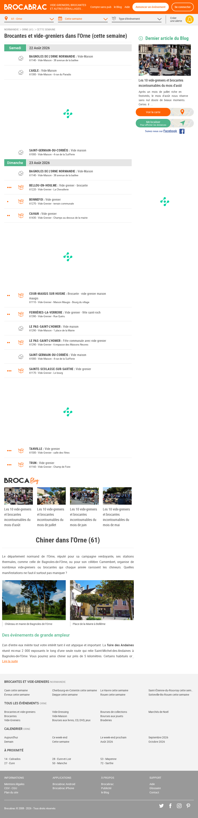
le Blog (118, 7)
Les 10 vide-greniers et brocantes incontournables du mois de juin (83, 517)
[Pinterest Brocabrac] (191, 808)
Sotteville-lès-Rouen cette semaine (168, 694)
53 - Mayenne (108, 759)
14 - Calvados (12, 759)
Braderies (106, 720)
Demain (8, 741)
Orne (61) (27, 29)
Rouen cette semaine (112, 694)
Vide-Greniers (12, 720)
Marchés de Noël (158, 712)
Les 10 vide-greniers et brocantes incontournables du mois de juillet (50, 517)
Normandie (11, 29)
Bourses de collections (113, 712)
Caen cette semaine (16, 690)
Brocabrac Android (64, 784)
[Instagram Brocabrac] (182, 808)
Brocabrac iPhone (63, 788)
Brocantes (10, 716)
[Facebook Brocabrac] (173, 808)
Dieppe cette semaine (65, 694)
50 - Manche (59, 763)
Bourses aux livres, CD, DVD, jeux (71, 720)
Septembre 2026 (158, 737)
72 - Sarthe (106, 763)
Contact (154, 792)
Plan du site (11, 792)
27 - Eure (9, 763)
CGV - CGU (10, 788)
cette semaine (46, 29)
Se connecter (183, 7)
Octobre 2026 (156, 741)
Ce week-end (59, 737)
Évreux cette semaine (17, 694)
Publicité (106, 788)
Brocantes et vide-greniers (19, 712)
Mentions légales (14, 784)
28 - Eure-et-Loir (61, 759)
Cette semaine (60, 741)
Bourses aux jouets (111, 716)
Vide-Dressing (60, 712)
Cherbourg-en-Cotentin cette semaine (74, 690)
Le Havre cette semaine (114, 690)
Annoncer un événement (151, 7)
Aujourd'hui (11, 737)
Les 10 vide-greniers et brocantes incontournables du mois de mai (116, 517)
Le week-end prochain (113, 737)
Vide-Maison (59, 716)
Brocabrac (107, 784)
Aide (127, 7)
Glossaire (155, 788)
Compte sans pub (100, 7)
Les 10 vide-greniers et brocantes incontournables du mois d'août (161, 83)
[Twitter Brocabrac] (164, 808)
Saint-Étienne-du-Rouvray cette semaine (171, 690)
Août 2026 (106, 741)
